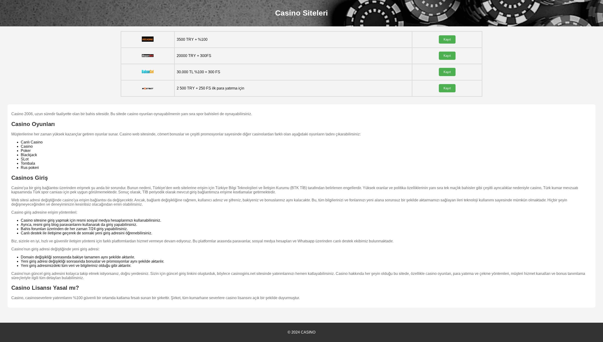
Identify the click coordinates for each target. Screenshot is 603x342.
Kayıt (447, 39)
